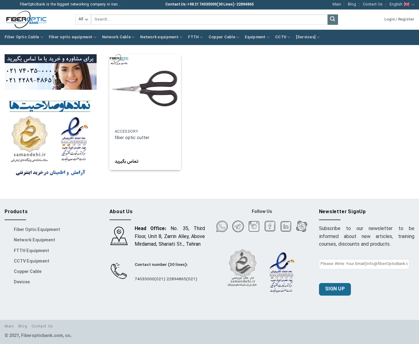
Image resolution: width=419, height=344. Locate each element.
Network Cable (116, 37)
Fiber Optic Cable (22, 37)
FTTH (193, 37)
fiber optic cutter (132, 138)
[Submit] (333, 19)
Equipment (255, 37)
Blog (352, 4)
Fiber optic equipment (70, 37)
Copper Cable (222, 37)
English (396, 4)
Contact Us (372, 4)
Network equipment (159, 37)
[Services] (306, 37)
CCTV (280, 37)
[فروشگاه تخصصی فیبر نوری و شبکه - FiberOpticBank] (35, 19)
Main (337, 4)
